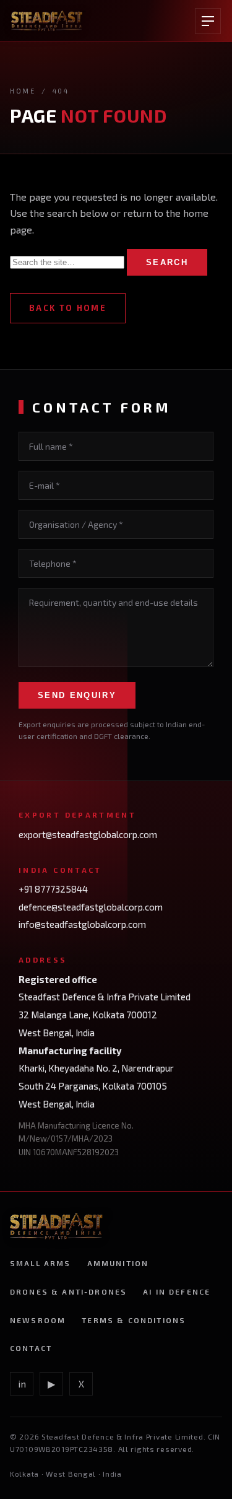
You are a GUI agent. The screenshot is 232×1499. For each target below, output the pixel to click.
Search (167, 262)
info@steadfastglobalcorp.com (82, 924)
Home (23, 91)
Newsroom (38, 1320)
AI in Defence (176, 1291)
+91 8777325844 (53, 888)
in (22, 1383)
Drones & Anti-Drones (68, 1291)
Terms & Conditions (134, 1320)
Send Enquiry (77, 695)
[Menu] (208, 21)
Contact (31, 1348)
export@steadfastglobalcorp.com (88, 834)
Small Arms (40, 1263)
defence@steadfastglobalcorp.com (91, 906)
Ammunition (118, 1263)
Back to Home (67, 308)
